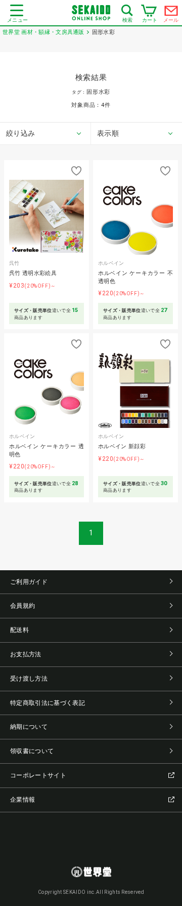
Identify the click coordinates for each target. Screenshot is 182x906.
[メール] (171, 13)
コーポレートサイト (38, 775)
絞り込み (20, 133)
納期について (29, 726)
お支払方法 (25, 654)
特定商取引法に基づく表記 (47, 702)
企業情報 (22, 799)
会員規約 (22, 605)
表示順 (108, 133)
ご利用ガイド (29, 581)
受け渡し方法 (29, 678)
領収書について (32, 751)
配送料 (19, 630)
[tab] (45, 134)
